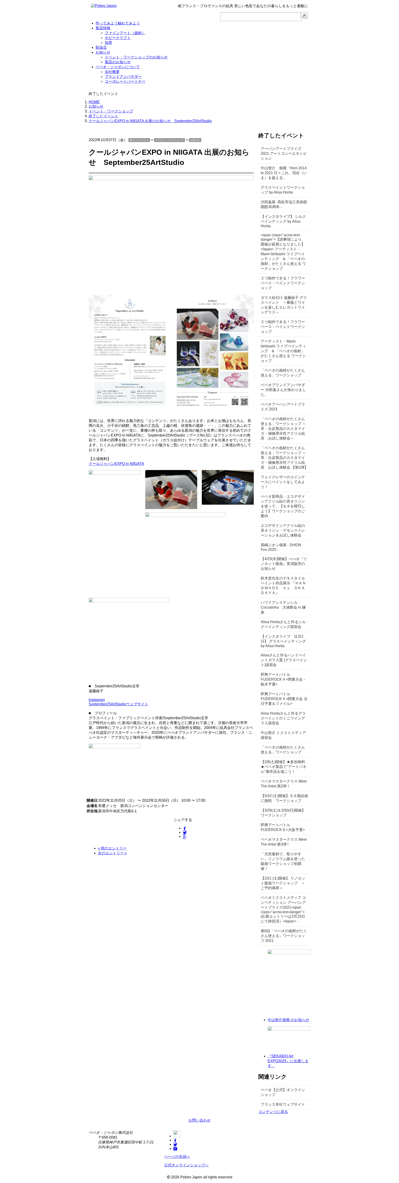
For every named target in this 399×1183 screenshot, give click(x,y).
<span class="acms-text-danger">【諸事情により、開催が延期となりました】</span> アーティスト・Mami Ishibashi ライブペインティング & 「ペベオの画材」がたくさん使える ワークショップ (283, 251)
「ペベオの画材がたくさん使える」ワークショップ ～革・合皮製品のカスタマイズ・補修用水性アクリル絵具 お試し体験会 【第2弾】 (284, 457)
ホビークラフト (118, 38)
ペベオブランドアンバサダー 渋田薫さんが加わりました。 (283, 390)
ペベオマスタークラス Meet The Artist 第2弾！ (284, 783)
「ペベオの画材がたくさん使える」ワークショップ (283, 372)
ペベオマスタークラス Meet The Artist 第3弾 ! (284, 841)
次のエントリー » (112, 853)
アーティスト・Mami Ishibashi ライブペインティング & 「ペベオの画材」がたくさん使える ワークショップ (283, 351)
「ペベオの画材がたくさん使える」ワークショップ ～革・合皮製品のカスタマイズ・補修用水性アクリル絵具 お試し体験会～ (283, 428)
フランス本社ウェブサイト (283, 1104)
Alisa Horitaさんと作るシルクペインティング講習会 (283, 624)
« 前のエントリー (112, 848)
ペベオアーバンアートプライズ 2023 (283, 406)
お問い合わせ (199, 1120)
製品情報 (103, 28)
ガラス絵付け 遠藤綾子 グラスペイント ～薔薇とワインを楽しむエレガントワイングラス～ (284, 305)
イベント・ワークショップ (111, 111)
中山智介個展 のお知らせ (288, 1020)
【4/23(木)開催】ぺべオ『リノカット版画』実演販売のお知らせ (284, 563)
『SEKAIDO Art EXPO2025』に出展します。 (288, 1061)
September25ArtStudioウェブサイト (118, 704)
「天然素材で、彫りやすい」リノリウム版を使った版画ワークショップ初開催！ (283, 861)
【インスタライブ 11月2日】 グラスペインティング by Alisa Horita (283, 641)
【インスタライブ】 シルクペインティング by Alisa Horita (283, 221)
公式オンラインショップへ (186, 1165)
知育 (108, 43)
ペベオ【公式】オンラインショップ (283, 1092)
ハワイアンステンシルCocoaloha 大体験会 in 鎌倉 (283, 607)
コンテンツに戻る (273, 1112)
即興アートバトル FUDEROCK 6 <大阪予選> (283, 827)
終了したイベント (103, 116)
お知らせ (103, 52)
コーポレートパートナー (125, 81)
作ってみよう (118, 23)
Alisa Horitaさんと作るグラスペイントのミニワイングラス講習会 (283, 718)
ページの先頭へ (177, 1157)
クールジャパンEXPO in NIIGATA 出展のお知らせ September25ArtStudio (150, 121)
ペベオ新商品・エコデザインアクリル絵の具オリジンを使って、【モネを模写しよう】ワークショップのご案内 (283, 506)
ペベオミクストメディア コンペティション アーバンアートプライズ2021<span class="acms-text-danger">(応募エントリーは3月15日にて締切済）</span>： (283, 909)
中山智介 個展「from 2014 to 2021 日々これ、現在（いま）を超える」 (284, 173)
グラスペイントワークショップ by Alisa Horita (283, 189)
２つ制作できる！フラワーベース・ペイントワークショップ (283, 283)
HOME (94, 102)
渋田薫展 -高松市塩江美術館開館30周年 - (284, 204)
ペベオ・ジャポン (118, 67)
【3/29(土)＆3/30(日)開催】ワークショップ (283, 812)
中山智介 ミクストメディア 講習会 (283, 735)
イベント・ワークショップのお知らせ (136, 57)
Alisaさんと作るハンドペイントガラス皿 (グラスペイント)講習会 (284, 660)
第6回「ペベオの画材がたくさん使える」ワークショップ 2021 (284, 936)
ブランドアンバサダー (123, 77)
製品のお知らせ (118, 62)
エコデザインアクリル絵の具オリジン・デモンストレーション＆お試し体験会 (283, 530)
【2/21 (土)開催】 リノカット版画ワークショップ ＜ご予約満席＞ (283, 883)
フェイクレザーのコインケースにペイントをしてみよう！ (283, 482)
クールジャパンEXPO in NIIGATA (116, 464)
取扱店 (101, 47)
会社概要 (112, 72)
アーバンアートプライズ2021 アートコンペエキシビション (284, 153)
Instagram (97, 700)
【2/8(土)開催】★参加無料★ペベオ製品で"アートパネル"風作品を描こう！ (283, 767)
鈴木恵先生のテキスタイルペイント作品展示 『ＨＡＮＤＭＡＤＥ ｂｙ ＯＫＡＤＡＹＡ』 (283, 585)
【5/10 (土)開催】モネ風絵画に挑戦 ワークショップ (284, 798)
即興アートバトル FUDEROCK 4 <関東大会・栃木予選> (283, 679)
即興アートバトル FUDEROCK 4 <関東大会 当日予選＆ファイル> (284, 699)
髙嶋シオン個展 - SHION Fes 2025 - (281, 547)
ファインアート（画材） (125, 33)
